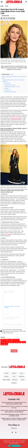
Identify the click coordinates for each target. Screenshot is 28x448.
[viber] (9, 18)
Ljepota (6, 373)
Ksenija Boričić (5, 15)
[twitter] (4, 18)
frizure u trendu (5, 342)
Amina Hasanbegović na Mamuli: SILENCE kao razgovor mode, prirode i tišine (14, 403)
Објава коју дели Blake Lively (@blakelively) (14, 324)
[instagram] (15, 432)
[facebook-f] (12, 432)
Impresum (14, 383)
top (6, 344)
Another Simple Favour (16, 118)
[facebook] (1, 18)
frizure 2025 (16, 340)
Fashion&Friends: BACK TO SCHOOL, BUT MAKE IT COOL (14, 407)
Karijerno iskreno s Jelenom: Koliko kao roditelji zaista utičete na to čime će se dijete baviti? (14, 419)
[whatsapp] (6, 18)
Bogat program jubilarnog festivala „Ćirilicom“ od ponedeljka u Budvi (14, 415)
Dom (14, 376)
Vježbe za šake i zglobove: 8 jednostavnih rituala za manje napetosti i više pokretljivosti (14, 411)
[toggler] (1, 2)
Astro (22, 379)
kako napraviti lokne (15, 342)
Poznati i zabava (6, 379)
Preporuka (21, 376)
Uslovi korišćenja (16, 445)
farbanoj (10, 234)
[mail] (11, 18)
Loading (14, 350)
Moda (21, 373)
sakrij (12, 74)
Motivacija (14, 379)
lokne (23, 342)
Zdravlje (14, 373)
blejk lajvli (3, 340)
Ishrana (6, 376)
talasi (2, 344)
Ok (9, 445)
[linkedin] (14, 18)
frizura (9, 340)
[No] (26, 443)
